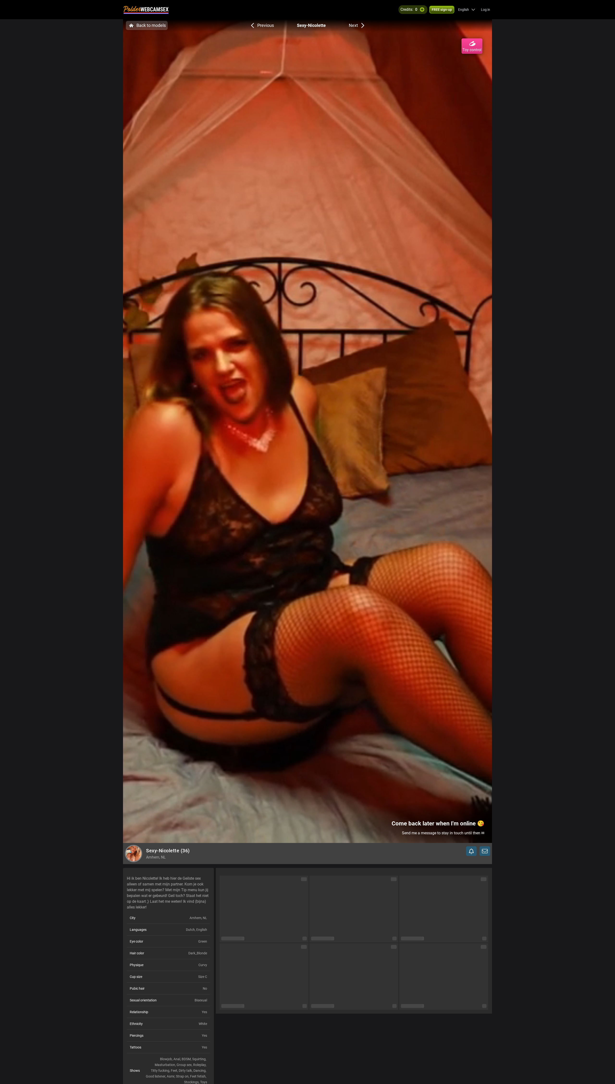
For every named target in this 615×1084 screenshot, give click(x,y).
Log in (485, 10)
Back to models (151, 25)
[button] (466, 9)
